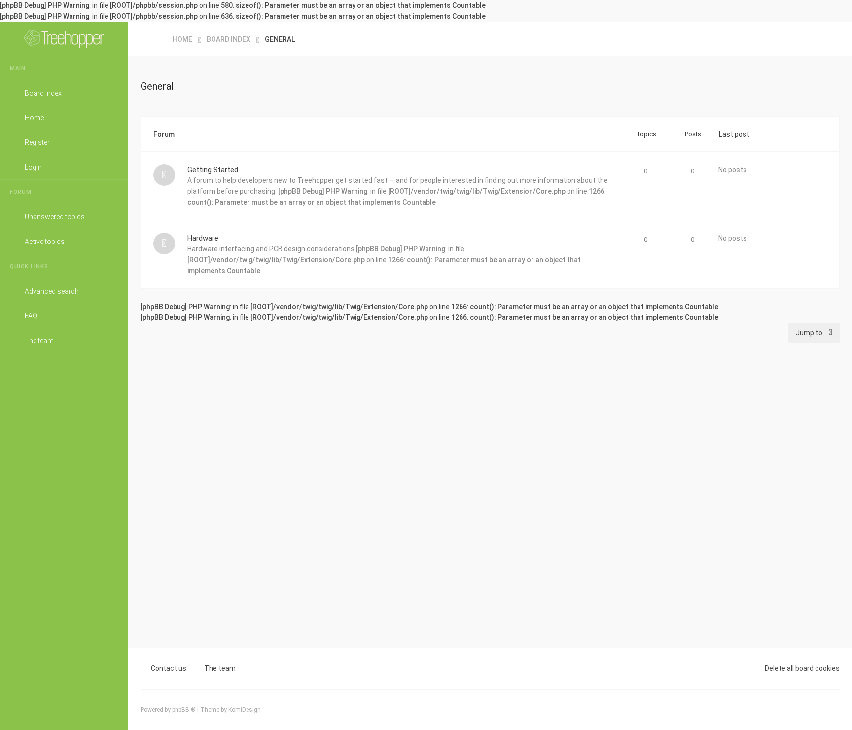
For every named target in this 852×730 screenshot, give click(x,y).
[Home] (64, 39)
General (157, 86)
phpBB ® (184, 709)
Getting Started (212, 169)
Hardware (202, 238)
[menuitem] (830, 39)
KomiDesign (244, 709)
